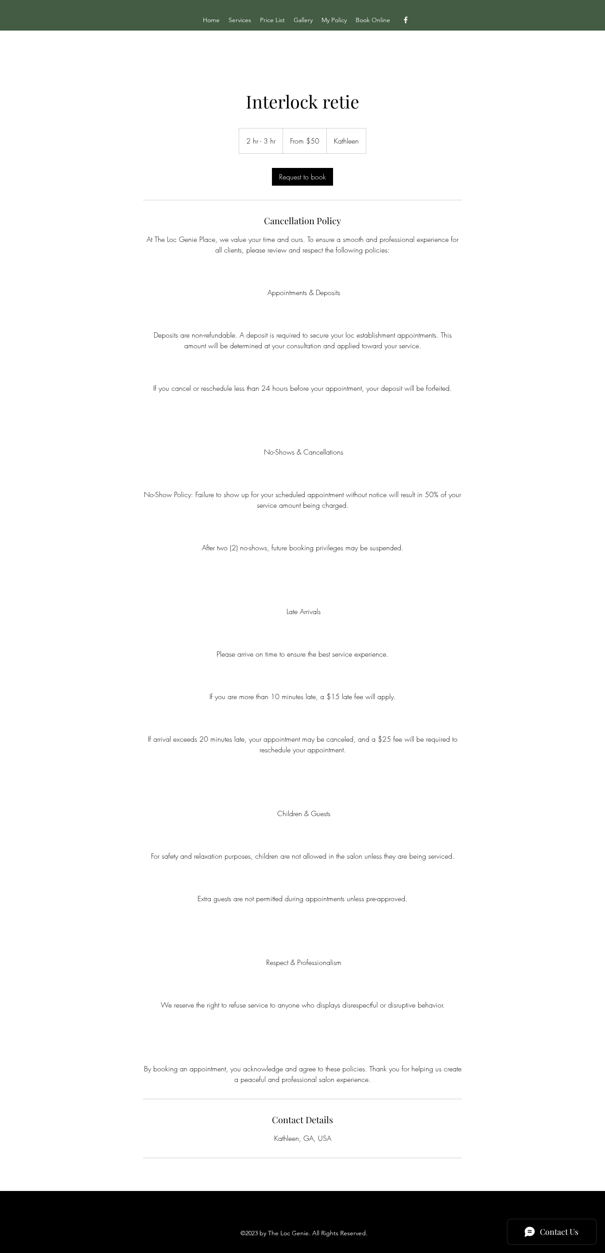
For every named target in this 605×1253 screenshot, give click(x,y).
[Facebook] (405, 20)
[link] (302, 177)
